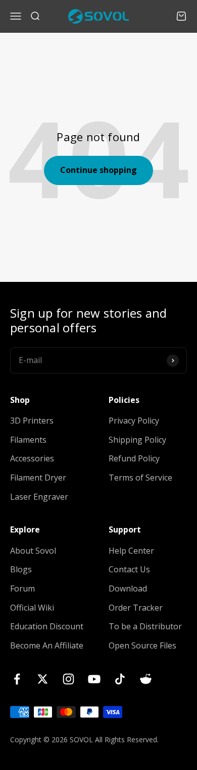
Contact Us (129, 569)
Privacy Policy (134, 420)
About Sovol (33, 550)
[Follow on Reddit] (146, 679)
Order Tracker (136, 607)
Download (128, 588)
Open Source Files (142, 645)
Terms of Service (140, 477)
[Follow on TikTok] (120, 679)
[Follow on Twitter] (43, 679)
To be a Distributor (145, 626)
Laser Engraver (39, 496)
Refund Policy (134, 458)
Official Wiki (32, 607)
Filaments (28, 439)
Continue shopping (98, 169)
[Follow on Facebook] (17, 679)
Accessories (32, 458)
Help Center (131, 550)
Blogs (21, 569)
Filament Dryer (38, 477)
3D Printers (32, 420)
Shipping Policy (137, 439)
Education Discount (46, 626)
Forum (22, 588)
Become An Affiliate (46, 645)
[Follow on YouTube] (94, 679)
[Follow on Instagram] (68, 679)
